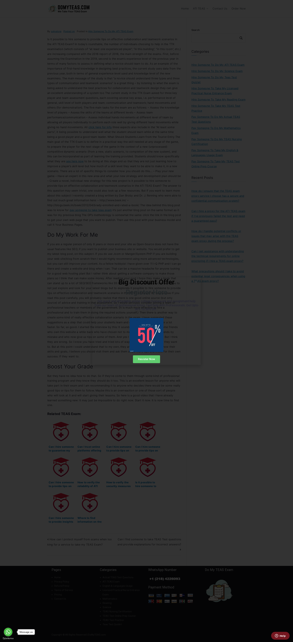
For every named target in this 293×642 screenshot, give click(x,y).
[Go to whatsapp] (8, 632)
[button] (196, 282)
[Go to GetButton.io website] (8, 638)
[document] (146, 321)
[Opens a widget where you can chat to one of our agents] (280, 636)
